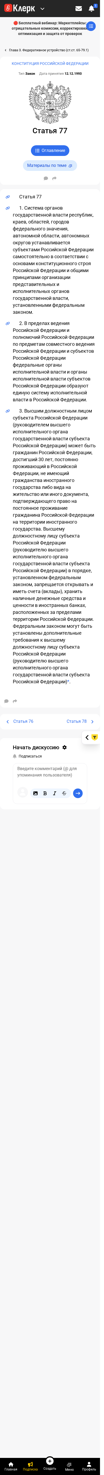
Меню (69, 1469)
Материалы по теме (46, 165)
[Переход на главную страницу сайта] (19, 8)
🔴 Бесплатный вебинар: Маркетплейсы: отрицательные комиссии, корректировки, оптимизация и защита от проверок (50, 28)
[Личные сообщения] (78, 8)
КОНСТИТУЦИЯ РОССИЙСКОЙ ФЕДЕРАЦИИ (50, 63)
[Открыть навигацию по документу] (91, 26)
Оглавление (53, 150)
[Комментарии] (46, 178)
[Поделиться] (54, 178)
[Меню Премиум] (42, 8)
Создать (49, 1468)
